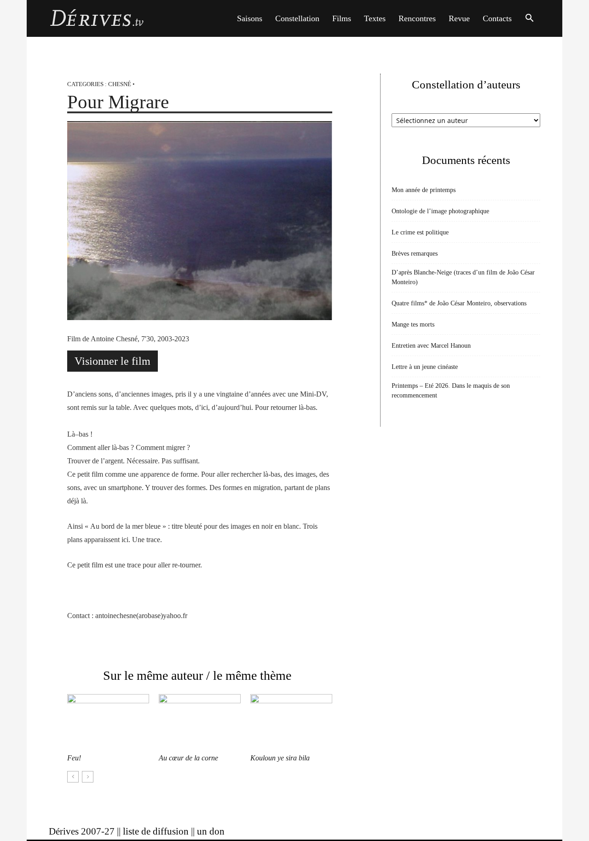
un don (211, 831)
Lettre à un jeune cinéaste (425, 366)
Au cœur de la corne (188, 758)
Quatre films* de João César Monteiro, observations (459, 303)
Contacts (497, 18)
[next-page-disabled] (87, 777)
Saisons (249, 18)
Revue (459, 18)
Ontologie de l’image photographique (440, 211)
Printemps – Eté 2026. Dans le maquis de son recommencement (451, 390)
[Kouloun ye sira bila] (291, 722)
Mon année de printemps (424, 190)
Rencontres (417, 18)
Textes (375, 18)
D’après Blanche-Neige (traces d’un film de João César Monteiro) (463, 277)
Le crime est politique (420, 232)
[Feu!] (108, 722)
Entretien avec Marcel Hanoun (431, 345)
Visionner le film (112, 361)
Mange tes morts (413, 324)
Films (341, 18)
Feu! (74, 758)
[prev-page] (73, 777)
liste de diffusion (156, 831)
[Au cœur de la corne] (200, 722)
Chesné (119, 84)
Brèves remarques (415, 253)
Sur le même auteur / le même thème (197, 675)
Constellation (297, 18)
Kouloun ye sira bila (280, 758)
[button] (529, 19)
